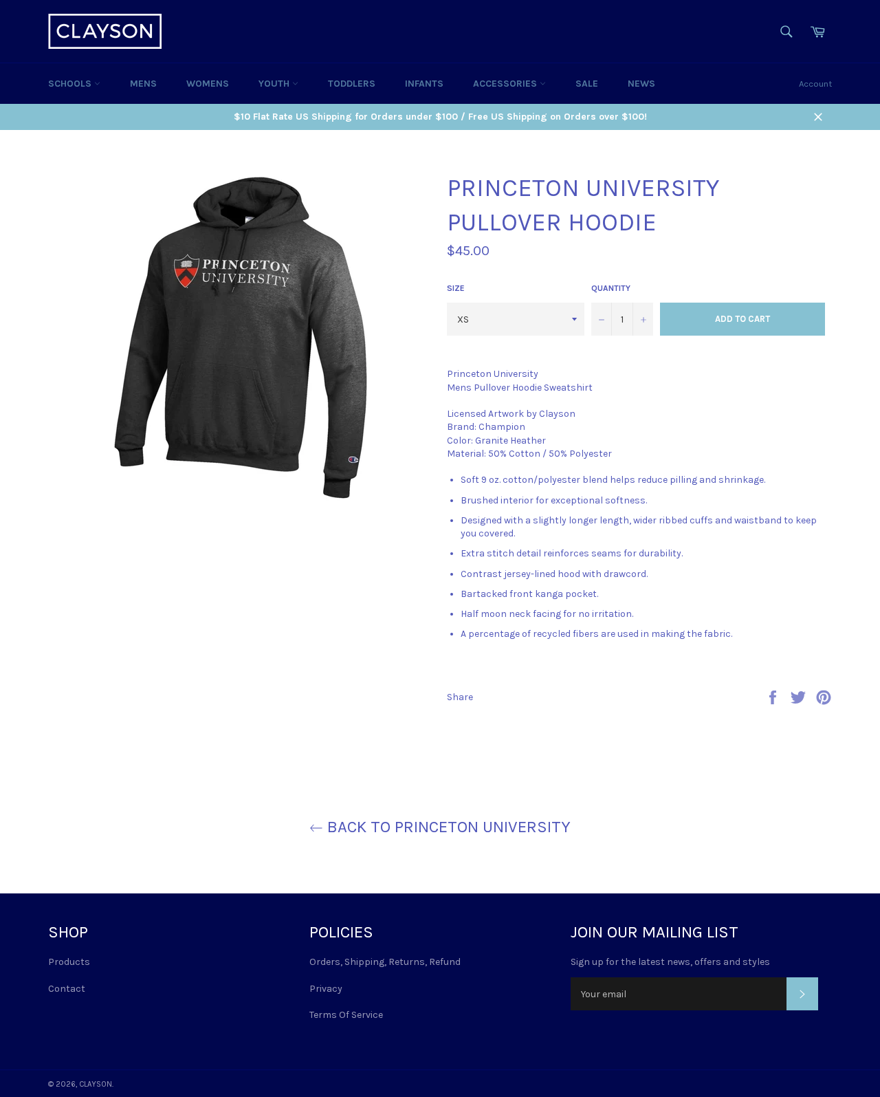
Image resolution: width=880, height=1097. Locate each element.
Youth (275, 83)
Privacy (325, 989)
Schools (71, 83)
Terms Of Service (346, 1015)
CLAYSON (95, 1084)
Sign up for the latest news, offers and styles (670, 962)
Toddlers (351, 83)
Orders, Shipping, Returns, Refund (385, 962)
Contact (66, 989)
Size (456, 288)
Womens (207, 83)
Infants (424, 83)
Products (69, 962)
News (641, 83)
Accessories (506, 83)
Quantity (610, 288)
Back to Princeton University (447, 826)
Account (815, 83)
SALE (586, 83)
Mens (143, 83)
